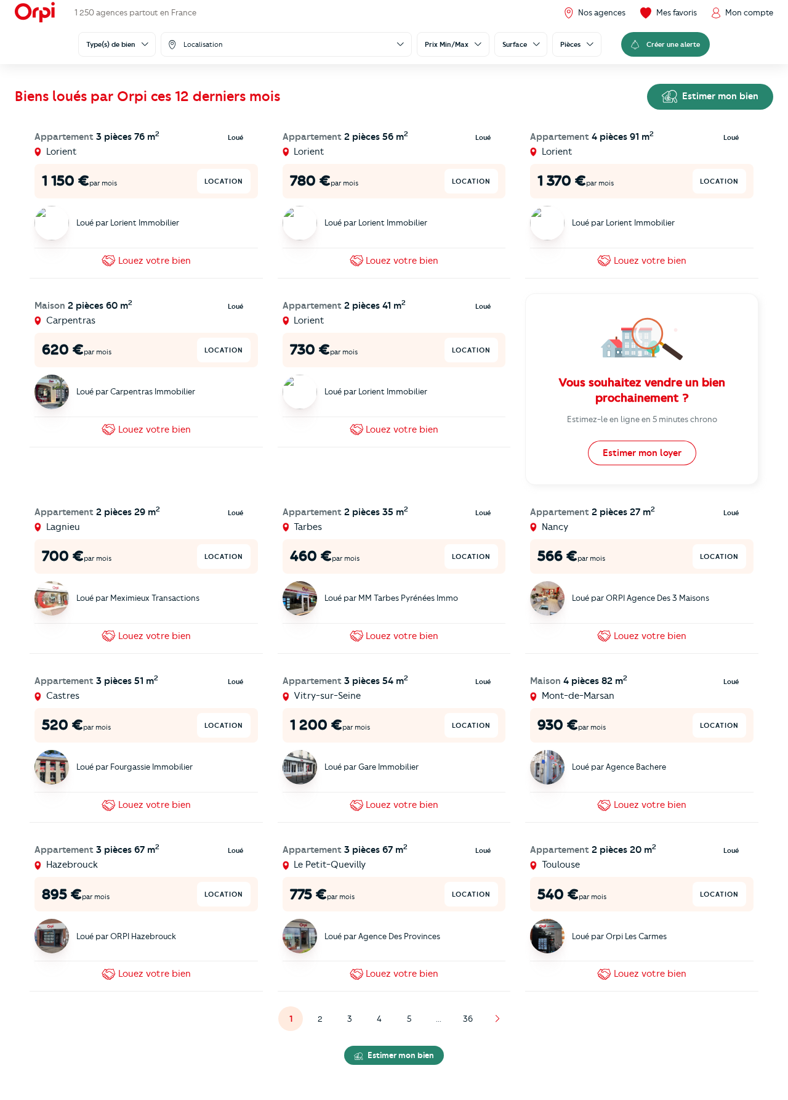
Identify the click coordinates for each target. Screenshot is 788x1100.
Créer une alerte (673, 44)
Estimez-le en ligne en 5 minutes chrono (642, 419)
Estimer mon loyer (642, 452)
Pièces (570, 44)
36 (468, 1019)
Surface (514, 44)
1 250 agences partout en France (135, 12)
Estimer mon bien (719, 96)
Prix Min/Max (446, 44)
